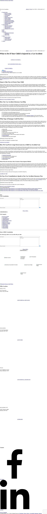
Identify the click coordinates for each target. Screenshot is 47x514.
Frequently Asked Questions (7, 71)
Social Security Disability (9, 20)
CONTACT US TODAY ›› (16, 59)
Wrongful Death (7, 23)
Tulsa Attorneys (7, 27)
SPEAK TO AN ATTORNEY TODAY (7, 99)
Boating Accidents (8, 14)
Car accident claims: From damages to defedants (29, 189)
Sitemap (40, 513)
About (3, 35)
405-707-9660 (20, 339)
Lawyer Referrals (8, 40)
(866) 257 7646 (29, 9)
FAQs (3, 29)
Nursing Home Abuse (8, 17)
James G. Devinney (8, 39)
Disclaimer (21, 513)
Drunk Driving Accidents (6, 220)
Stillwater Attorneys (8, 26)
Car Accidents (7, 15)
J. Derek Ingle (7, 38)
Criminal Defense (5, 219)
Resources (4, 31)
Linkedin (1, 509)
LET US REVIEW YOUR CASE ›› (14, 64)
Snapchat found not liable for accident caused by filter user (31, 188)
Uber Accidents (5, 226)
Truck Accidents (7, 19)
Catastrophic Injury (5, 218)
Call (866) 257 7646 (3, 173)
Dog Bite (6, 16)
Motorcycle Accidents (6, 222)
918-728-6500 (20, 379)
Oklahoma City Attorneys (9, 28)
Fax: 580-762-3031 (26, 300)
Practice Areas (4, 12)
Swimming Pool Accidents (9, 21)
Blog (3, 30)
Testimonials (7, 33)
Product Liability (8, 18)
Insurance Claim (5, 221)
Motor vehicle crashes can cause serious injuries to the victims (32, 190)
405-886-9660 (20, 419)
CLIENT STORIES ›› (9, 68)
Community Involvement (9, 32)
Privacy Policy (26, 513)
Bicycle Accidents (8, 13)
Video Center (7, 34)
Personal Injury (5, 224)
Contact (3, 41)
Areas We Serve (5, 24)
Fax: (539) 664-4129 (26, 379)
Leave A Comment (3, 512)
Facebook (2, 479)
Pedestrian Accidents (6, 223)
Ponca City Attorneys (8, 25)
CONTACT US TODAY (4, 142)
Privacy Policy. (25, 210)
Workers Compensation (9, 22)
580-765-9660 (20, 300)
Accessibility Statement (34, 513)
